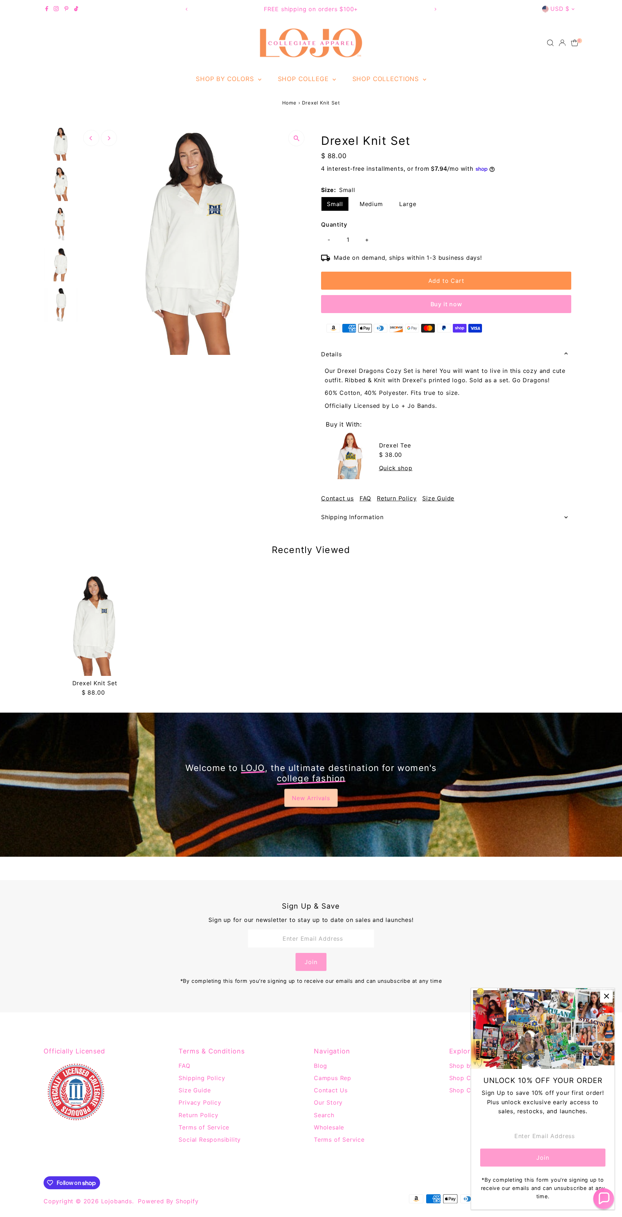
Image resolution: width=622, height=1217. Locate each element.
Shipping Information (352, 517)
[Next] (435, 9)
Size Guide (438, 498)
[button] (603, 1198)
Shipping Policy (202, 1078)
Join (311, 962)
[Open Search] (550, 43)
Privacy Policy (200, 1102)
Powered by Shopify (168, 1201)
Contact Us (331, 1090)
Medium (371, 204)
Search (324, 1115)
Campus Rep (332, 1078)
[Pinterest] (66, 9)
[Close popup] (606, 996)
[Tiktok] (76, 9)
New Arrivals (311, 798)
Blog (320, 1065)
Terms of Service (204, 1127)
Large (407, 204)
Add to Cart (446, 280)
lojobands (116, 1201)
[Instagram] (56, 9)
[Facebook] (47, 9)
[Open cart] (574, 43)
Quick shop (396, 468)
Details (331, 354)
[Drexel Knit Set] (95, 625)
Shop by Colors (226, 79)
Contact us (337, 498)
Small (335, 204)
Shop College (304, 79)
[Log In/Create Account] (562, 43)
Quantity (334, 224)
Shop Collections (386, 79)
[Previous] (187, 9)
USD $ (559, 8)
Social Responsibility (210, 1139)
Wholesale (329, 1127)
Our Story (328, 1102)
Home (289, 103)
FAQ (365, 498)
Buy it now (446, 304)
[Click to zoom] (296, 138)
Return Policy (396, 498)
